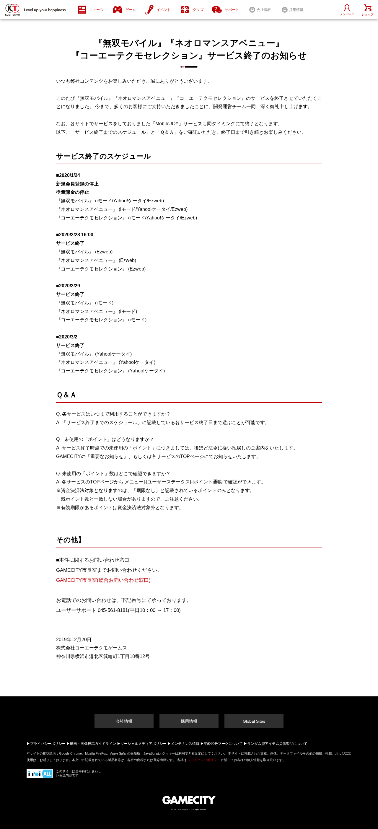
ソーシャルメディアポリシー (143, 744)
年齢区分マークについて (223, 744)
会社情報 (124, 721)
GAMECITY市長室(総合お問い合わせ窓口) (103, 580)
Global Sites (254, 721)
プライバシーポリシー (48, 744)
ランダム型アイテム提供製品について (277, 744)
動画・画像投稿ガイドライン (93, 744)
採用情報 (189, 721)
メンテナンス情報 (185, 744)
